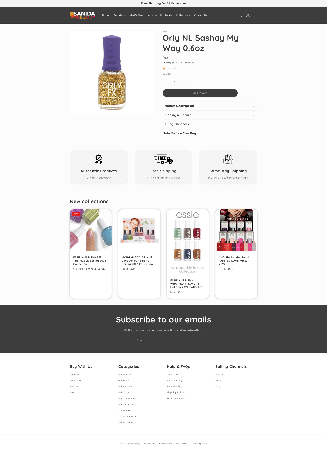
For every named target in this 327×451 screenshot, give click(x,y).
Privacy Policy (174, 380)
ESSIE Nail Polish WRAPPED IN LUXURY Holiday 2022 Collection (186, 284)
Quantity (167, 74)
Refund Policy (174, 386)
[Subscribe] (190, 340)
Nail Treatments (127, 398)
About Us (75, 374)
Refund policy (126, 422)
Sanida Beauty (133, 443)
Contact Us (76, 380)
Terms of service (182, 443)
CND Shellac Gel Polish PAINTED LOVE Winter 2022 (234, 261)
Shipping (167, 62)
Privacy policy (165, 443)
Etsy (217, 386)
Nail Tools (123, 392)
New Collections (127, 404)
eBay (218, 380)
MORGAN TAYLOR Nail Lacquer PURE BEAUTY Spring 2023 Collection (137, 261)
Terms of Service (127, 416)
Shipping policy (200, 443)
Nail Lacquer (125, 386)
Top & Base (124, 410)
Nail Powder (125, 374)
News (73, 392)
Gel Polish (124, 380)
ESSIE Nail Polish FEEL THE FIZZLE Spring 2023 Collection (89, 261)
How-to (74, 386)
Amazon (219, 374)
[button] (119, 15)
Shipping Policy (175, 392)
